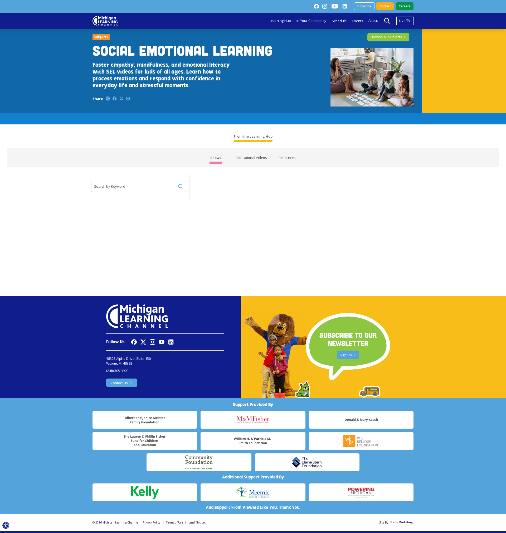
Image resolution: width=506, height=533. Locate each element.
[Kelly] (145, 492)
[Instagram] (324, 6)
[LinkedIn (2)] (344, 6)
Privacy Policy (151, 522)
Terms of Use (174, 522)
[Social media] (161, 342)
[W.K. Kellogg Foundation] (361, 441)
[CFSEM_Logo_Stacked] (199, 462)
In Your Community (311, 20)
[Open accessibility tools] (6, 525)
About (373, 20)
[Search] (387, 21)
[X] (143, 342)
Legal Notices (197, 522)
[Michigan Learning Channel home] (105, 21)
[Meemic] (253, 492)
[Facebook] (316, 6)
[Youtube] (334, 6)
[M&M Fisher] (253, 420)
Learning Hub (280, 20)
